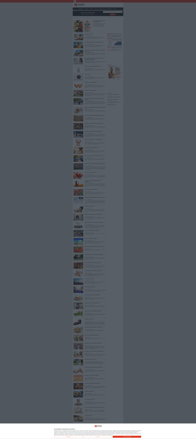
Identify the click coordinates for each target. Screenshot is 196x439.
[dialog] (98, 431)
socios (62, 430)
